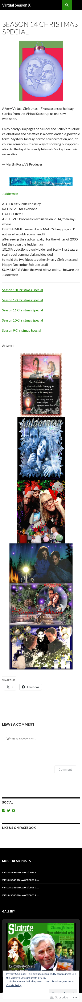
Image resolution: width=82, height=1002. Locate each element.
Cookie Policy (13, 985)
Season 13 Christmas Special (22, 290)
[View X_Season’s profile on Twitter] (8, 810)
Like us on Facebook (19, 828)
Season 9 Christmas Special (21, 330)
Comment (65, 769)
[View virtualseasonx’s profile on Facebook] (3, 810)
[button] (31, 962)
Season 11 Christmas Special (22, 310)
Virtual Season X (16, 5)
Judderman (10, 193)
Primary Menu (77, 5)
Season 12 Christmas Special (22, 300)
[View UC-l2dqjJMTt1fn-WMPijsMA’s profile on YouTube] (13, 810)
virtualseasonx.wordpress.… (20, 872)
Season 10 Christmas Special (22, 320)
